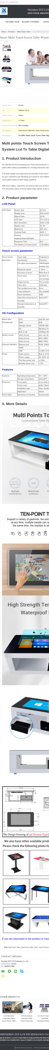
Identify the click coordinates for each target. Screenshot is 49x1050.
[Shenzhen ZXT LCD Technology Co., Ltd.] (14, 11)
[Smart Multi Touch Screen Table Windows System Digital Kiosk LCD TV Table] (6, 47)
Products (11, 31)
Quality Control (30, 21)
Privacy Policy (27, 1048)
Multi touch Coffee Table (29, 947)
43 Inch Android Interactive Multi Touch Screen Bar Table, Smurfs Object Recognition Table (27, 1021)
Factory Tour (12, 21)
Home (4, 31)
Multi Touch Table (23, 31)
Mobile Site (19, 1048)
